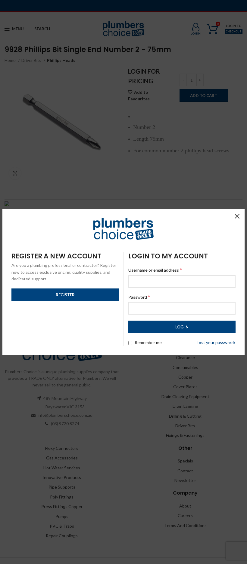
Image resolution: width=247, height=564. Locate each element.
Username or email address (155, 270)
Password (139, 297)
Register (65, 294)
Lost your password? (216, 342)
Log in (182, 327)
